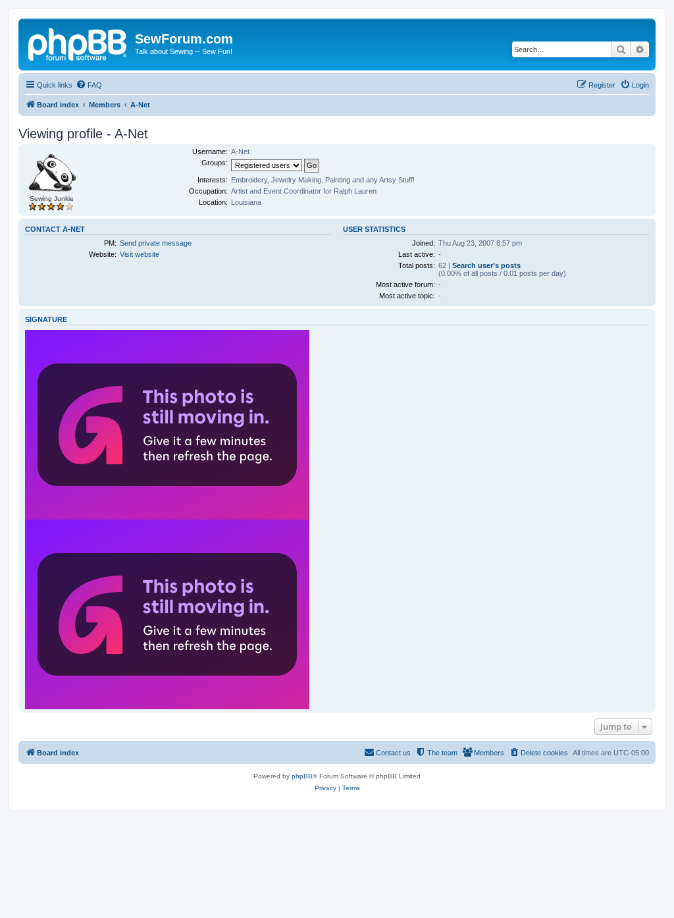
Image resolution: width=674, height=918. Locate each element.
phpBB (302, 776)
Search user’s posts (486, 265)
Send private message (156, 243)
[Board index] (78, 43)
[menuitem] (89, 85)
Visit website (139, 254)
